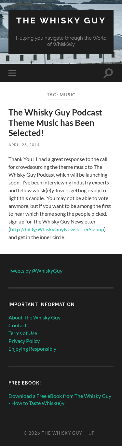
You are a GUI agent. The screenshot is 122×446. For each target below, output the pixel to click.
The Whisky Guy (61, 20)
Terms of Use (22, 333)
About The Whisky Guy (34, 317)
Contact (17, 325)
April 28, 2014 (24, 144)
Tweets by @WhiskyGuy (35, 270)
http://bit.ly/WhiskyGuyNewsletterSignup (57, 229)
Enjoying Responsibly (32, 348)
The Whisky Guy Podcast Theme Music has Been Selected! (55, 122)
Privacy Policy (24, 341)
